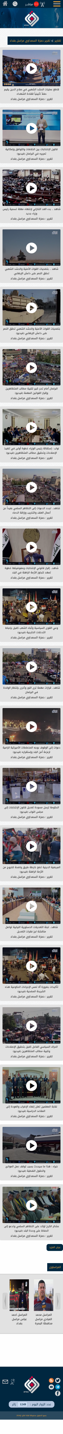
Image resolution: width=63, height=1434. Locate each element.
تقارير (57, 40)
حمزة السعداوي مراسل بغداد (27, 99)
